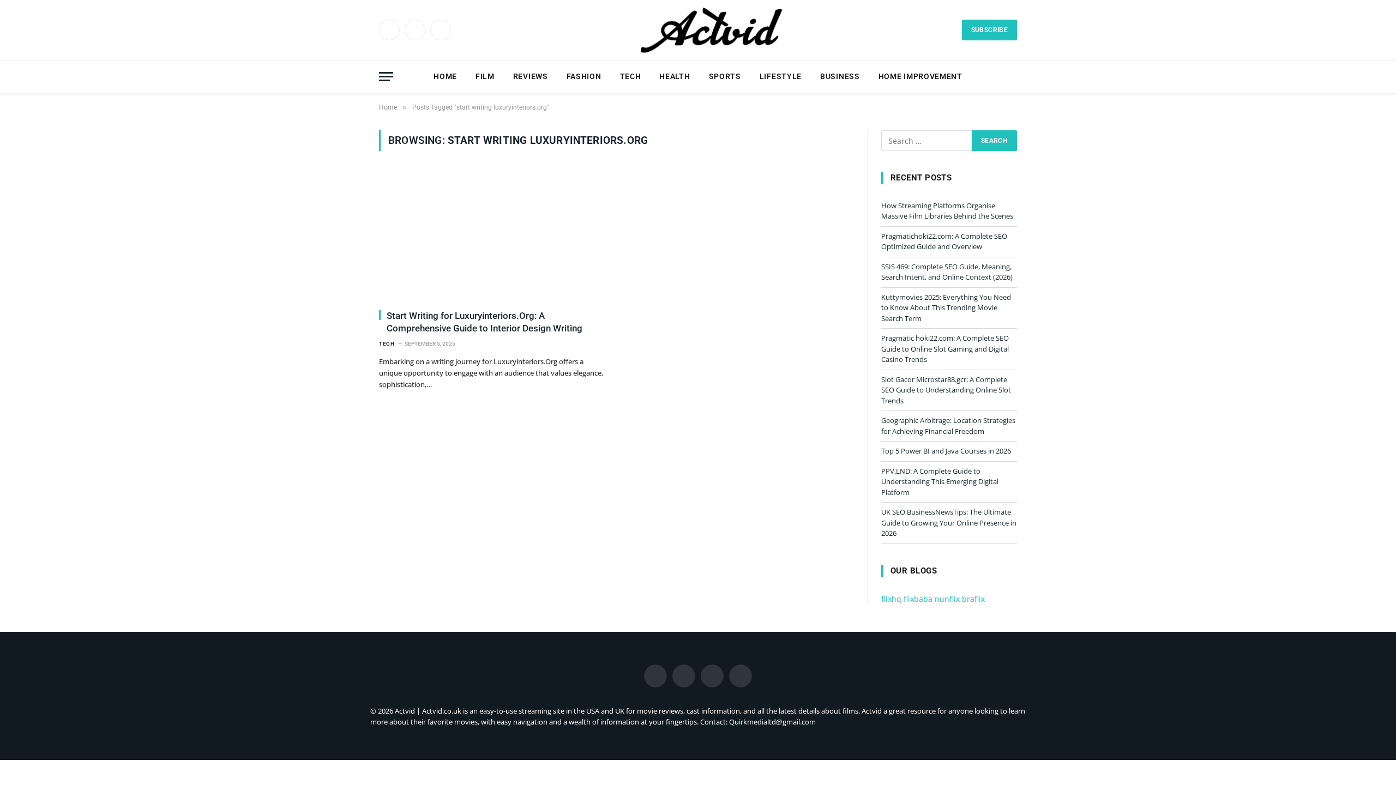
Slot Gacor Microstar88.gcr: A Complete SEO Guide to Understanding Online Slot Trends (946, 390)
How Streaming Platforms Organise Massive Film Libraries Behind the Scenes (947, 211)
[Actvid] (710, 30)
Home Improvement (920, 76)
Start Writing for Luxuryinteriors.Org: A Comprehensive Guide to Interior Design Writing (484, 322)
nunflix (947, 599)
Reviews (530, 76)
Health (674, 76)
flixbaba (918, 599)
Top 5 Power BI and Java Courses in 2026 (946, 451)
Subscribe (989, 30)
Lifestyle (781, 76)
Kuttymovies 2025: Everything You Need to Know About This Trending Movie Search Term (946, 307)
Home (445, 76)
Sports (725, 76)
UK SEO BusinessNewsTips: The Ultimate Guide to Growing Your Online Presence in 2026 (948, 522)
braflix (973, 599)
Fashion (584, 76)
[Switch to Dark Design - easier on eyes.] (995, 76)
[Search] (1012, 76)
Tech (630, 76)
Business (840, 76)
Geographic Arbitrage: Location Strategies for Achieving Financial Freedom (948, 425)
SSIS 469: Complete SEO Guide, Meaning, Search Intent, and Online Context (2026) (947, 272)
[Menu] (386, 76)
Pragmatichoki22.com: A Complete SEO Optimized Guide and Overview (944, 241)
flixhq (891, 599)
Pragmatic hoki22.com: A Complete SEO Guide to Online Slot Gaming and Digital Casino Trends (945, 348)
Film (485, 76)
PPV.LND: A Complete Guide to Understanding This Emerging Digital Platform (939, 481)
